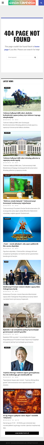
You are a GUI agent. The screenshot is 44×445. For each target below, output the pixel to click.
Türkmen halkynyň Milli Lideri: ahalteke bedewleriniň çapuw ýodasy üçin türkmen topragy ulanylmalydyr (21, 115)
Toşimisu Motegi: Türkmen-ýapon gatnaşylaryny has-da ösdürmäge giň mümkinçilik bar (21, 373)
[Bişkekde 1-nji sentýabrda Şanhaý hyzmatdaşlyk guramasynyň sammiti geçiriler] (22, 315)
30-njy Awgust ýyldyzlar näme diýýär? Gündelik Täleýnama (20, 416)
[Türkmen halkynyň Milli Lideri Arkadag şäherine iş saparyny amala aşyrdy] (22, 143)
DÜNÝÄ (6, 261)
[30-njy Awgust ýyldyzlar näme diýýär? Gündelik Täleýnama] (22, 401)
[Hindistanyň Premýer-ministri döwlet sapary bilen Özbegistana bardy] (22, 272)
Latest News (8, 81)
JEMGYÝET (7, 87)
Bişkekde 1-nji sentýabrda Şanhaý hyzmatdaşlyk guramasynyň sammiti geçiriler (21, 330)
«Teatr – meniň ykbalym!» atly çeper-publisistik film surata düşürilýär (20, 245)
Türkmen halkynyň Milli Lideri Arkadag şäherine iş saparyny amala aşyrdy (21, 159)
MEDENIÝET (7, 218)
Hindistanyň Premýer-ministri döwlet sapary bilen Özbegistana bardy (21, 288)
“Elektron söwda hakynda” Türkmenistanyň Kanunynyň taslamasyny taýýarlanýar (19, 202)
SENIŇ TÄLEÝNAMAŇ (9, 390)
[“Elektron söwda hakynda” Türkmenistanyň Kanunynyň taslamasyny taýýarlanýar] (22, 186)
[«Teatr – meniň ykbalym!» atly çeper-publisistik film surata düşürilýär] (22, 229)
